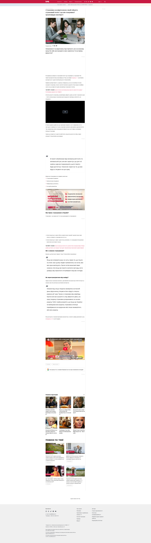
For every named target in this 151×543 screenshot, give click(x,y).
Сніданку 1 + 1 (75, 77)
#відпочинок (55, 364)
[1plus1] (47, 1)
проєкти (59, 1)
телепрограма (78, 1)
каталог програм (81, 516)
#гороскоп (49, 462)
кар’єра (78, 518)
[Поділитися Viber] (56, 45)
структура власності (97, 510)
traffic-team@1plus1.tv (51, 536)
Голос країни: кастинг (61, 4)
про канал (79, 508)
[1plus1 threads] (48, 511)
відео (70, 1)
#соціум (48, 364)
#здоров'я (69, 461)
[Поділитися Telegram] (52, 45)
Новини (65, 1)
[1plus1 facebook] (53, 511)
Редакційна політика (97, 520)
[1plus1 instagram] (46, 511)
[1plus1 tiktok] (50, 511)
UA (99, 1)
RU (101, 1)
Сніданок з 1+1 (49, 318)
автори (94, 508)
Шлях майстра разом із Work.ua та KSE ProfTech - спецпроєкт (80, 4)
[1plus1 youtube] (55, 511)
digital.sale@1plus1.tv (50, 533)
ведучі (78, 520)
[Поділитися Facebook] (54, 45)
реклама (79, 510)
